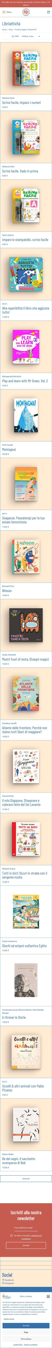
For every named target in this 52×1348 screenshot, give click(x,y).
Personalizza (26, 1339)
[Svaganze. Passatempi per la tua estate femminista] (26, 484)
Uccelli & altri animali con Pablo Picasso (23, 1088)
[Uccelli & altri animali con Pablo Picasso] (26, 1052)
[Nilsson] (26, 556)
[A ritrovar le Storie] (26, 980)
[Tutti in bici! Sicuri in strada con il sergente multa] (25, 839)
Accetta (26, 1325)
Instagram (9, 1283)
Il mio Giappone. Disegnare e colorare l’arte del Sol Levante (21, 802)
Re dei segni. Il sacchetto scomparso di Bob (18, 1160)
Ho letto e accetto (27, 1237)
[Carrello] (48, 12)
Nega (26, 1332)
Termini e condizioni (30, 1345)
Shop (11, 30)
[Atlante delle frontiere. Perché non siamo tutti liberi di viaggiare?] (26, 693)
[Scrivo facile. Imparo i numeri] (26, 68)
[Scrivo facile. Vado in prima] (26, 137)
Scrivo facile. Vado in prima (20, 171)
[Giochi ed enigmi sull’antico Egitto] (25, 911)
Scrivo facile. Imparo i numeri (21, 102)
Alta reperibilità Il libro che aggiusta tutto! (25, 310)
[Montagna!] (26, 415)
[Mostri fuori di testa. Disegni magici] (26, 625)
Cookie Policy (18, 1345)
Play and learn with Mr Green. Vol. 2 (25, 380)
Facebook (9, 1280)
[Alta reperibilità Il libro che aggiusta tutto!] (26, 274)
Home (4, 30)
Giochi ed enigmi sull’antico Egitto (24, 945)
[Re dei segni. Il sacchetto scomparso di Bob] (26, 1124)
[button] (48, 1296)
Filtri (17, 36)
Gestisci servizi (9, 1319)
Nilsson (7, 590)
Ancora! (26, 1178)
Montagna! (9, 449)
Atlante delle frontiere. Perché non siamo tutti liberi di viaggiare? (24, 729)
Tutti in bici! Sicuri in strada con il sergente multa (24, 875)
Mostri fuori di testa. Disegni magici (25, 659)
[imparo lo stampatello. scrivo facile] (26, 205)
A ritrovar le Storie (14, 1017)
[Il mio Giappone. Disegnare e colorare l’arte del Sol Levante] (26, 766)
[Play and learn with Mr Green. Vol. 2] (26, 347)
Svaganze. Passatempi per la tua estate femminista (23, 519)
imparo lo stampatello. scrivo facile (25, 239)
